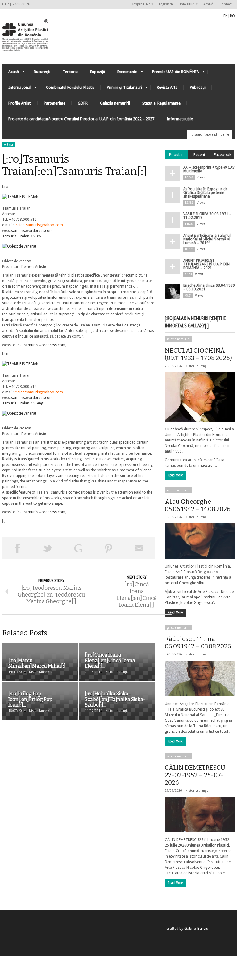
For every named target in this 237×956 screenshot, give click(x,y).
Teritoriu (70, 71)
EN (225, 16)
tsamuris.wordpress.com (31, 230)
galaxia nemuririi (178, 339)
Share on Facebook (17, 548)
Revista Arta (167, 87)
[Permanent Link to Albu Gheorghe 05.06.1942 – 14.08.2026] (200, 541)
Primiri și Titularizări (121, 89)
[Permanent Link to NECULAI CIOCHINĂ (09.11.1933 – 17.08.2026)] (200, 397)
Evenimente (124, 73)
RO (232, 16)
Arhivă (208, 4)
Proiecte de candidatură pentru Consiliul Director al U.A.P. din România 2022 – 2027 (81, 119)
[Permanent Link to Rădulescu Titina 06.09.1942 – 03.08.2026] (200, 678)
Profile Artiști (19, 103)
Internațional (16, 89)
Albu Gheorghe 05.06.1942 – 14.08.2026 (198, 505)
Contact (225, 4)
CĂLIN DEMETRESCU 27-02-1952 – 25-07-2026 (195, 775)
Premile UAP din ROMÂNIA (172, 73)
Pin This (109, 548)
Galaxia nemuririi (115, 103)
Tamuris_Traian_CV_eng (22, 403)
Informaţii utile (180, 119)
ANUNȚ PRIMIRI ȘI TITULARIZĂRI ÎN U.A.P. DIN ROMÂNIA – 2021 (206, 264)
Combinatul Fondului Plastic (70, 87)
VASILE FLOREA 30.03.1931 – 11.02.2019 (207, 216)
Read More (175, 475)
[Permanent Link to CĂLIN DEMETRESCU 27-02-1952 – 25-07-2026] (200, 814)
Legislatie (166, 4)
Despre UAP (139, 4)
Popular (176, 154)
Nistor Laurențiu (197, 366)
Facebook (222, 154)
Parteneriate (54, 103)
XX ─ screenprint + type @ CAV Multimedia (209, 169)
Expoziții (97, 71)
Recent (199, 154)
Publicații (198, 87)
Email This (139, 548)
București (42, 71)
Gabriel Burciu (196, 928)
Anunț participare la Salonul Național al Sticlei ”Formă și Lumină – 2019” (207, 239)
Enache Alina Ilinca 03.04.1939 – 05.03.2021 (209, 287)
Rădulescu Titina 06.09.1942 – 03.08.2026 (198, 642)
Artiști (8, 144)
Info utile (185, 4)
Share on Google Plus (78, 548)
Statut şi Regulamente (161, 103)
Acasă (10, 73)
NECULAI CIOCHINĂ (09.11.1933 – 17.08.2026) (198, 354)
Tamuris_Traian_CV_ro (21, 236)
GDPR (83, 103)
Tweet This (48, 548)
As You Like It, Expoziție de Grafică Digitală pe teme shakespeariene (205, 193)
